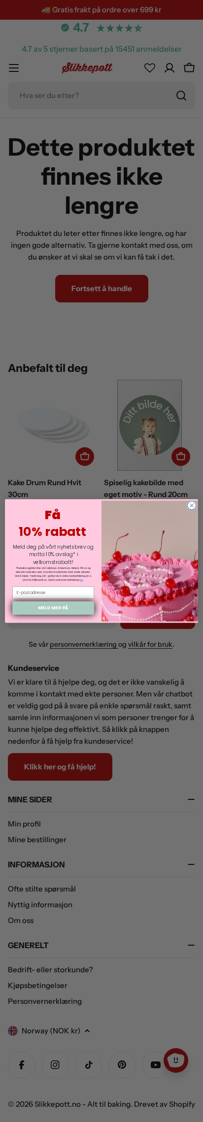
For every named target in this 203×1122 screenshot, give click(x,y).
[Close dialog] (191, 505)
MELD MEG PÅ (53, 608)
